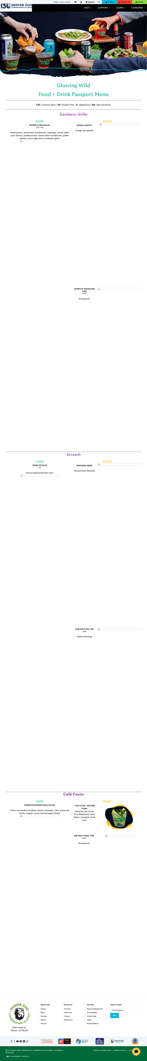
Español (91, 2)
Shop (43, 1012)
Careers (67, 1016)
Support (103, 8)
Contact (67, 1009)
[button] (99, 2)
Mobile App (91, 1016)
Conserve (137, 8)
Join (114, 1015)
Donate (44, 1016)
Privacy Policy (120, 1050)
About (43, 1020)
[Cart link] (75, 2)
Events (43, 1009)
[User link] (81, 2)
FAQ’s (89, 1020)
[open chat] (137, 1052)
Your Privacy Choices (19, 1056)
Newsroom (68, 1020)
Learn (119, 8)
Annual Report (93, 1023)
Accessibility (92, 1012)
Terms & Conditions (102, 1050)
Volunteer (68, 1012)
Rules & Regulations (95, 1009)
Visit (87, 8)
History (44, 1023)
